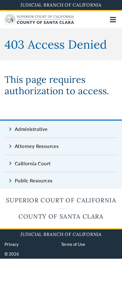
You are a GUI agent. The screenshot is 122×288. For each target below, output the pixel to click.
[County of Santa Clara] (39, 23)
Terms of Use (73, 244)
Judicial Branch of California (61, 5)
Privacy (12, 244)
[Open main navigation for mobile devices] (113, 19)
